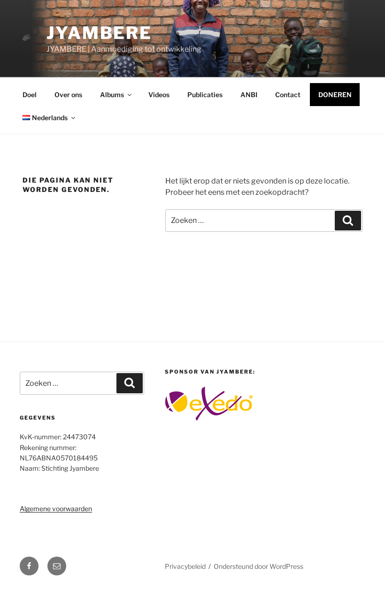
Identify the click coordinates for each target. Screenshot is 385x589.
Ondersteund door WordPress (258, 566)
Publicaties (205, 95)
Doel (30, 95)
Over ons (68, 95)
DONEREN (335, 95)
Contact (287, 95)
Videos (158, 95)
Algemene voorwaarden (56, 509)
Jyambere (99, 33)
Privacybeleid (185, 566)
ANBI (248, 95)
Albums (112, 95)
